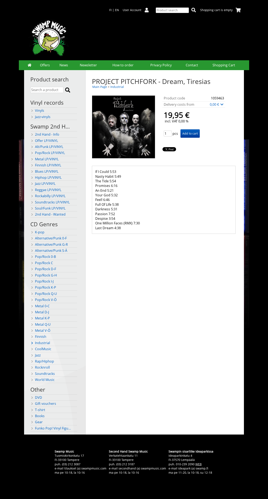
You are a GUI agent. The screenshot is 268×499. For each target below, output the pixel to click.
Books (40, 416)
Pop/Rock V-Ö (46, 299)
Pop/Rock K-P (45, 287)
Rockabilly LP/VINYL (50, 196)
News (63, 65)
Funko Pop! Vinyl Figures (53, 428)
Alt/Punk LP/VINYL (49, 146)
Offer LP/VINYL (46, 140)
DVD (38, 397)
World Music (45, 379)
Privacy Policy (161, 65)
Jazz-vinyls (42, 116)
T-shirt (40, 410)
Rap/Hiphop (44, 361)
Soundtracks (45, 373)
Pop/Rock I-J (44, 281)
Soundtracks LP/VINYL (52, 202)
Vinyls (39, 110)
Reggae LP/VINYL (48, 190)
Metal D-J (42, 312)
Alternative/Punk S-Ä (51, 250)
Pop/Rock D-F (45, 269)
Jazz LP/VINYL (45, 183)
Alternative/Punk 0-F (51, 238)
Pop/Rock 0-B (45, 256)
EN (117, 10)
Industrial (42, 343)
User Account (132, 10)
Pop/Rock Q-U (46, 293)
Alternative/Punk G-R (51, 244)
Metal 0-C (42, 306)
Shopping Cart (224, 65)
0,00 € (215, 104)
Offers (45, 65)
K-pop (39, 232)
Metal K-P (42, 318)
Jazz (38, 355)
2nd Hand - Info (47, 134)
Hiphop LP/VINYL (48, 177)
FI (110, 10)
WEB (198, 464)
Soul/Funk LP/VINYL (50, 208)
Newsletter (88, 65)
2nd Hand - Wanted (50, 214)
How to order (123, 65)
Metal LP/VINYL (47, 159)
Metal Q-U (43, 324)
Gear (39, 422)
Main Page (99, 87)
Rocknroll (42, 367)
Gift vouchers (45, 403)
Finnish (40, 336)
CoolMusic (43, 349)
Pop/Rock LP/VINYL (50, 152)
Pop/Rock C (44, 263)
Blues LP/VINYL (46, 171)
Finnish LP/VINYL (48, 165)
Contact (192, 65)
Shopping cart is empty (216, 10)
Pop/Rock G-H (46, 275)
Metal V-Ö (42, 330)
